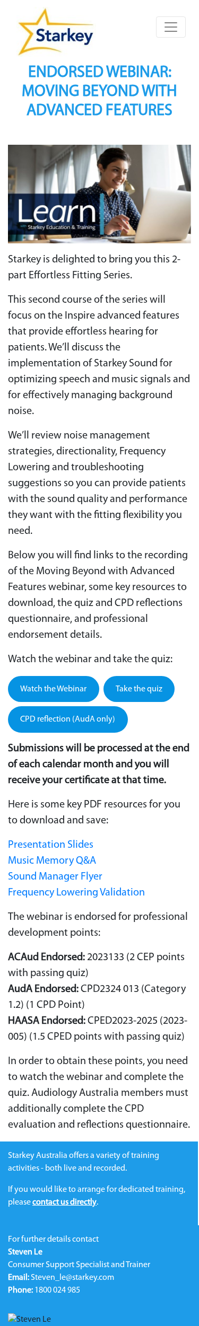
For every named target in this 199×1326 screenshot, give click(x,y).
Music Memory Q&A (52, 861)
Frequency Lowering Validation (76, 893)
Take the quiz (139, 689)
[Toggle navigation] (171, 27)
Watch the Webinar (53, 689)
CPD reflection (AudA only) (67, 719)
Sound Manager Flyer (55, 877)
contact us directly (64, 1202)
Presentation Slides (50, 845)
